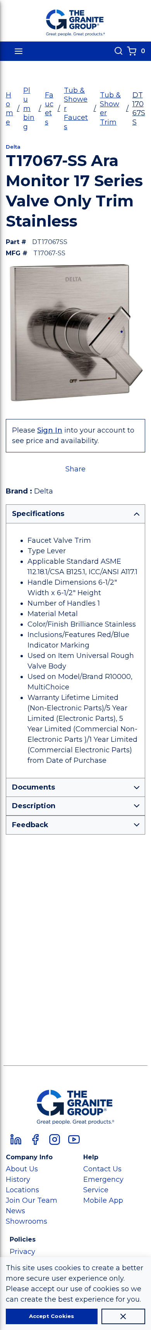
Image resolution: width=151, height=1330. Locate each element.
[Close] (123, 1316)
